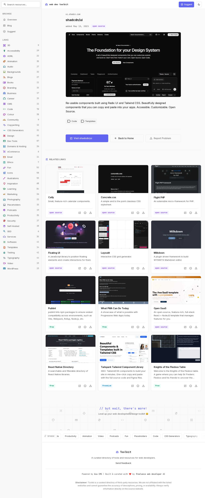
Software (21, 242)
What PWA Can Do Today (115, 308)
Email (21, 157)
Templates (21, 247)
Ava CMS (98, 474)
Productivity (21, 215)
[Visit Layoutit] (123, 235)
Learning (21, 189)
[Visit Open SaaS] (176, 290)
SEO (21, 231)
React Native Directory (61, 367)
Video (21, 263)
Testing (21, 252)
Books (21, 82)
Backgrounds (21, 72)
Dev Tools (21, 141)
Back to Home (124, 138)
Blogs (21, 77)
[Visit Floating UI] (70, 235)
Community (21, 120)
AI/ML (21, 56)
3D (21, 45)
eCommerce (21, 151)
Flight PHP (159, 197)
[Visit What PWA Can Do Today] (123, 290)
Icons (21, 173)
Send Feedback (123, 463)
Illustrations (21, 178)
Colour (21, 114)
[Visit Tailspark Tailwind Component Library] (123, 349)
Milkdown (159, 252)
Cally (51, 197)
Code (21, 109)
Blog (7, 25)
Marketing (21, 194)
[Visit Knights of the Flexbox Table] (176, 349)
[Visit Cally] (70, 179)
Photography (21, 199)
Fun (21, 167)
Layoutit (105, 252)
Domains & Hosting (21, 146)
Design (21, 135)
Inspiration (21, 183)
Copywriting (21, 125)
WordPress (21, 268)
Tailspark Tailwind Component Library (122, 367)
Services (21, 236)
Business (21, 93)
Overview (10, 19)
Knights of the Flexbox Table (170, 367)
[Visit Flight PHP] (176, 179)
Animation (21, 61)
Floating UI (54, 252)
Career (21, 98)
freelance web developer (149, 474)
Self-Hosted (21, 226)
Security (21, 221)
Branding (21, 88)
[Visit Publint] (70, 290)
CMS (21, 104)
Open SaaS (160, 308)
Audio (21, 66)
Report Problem (160, 138)
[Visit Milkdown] (176, 235)
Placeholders (21, 205)
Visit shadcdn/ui (81, 138)
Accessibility (21, 50)
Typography (21, 258)
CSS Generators (21, 130)
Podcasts (21, 210)
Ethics (21, 162)
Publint (52, 308)
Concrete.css (108, 197)
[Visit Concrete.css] (123, 179)
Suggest (9, 31)
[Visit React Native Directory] (70, 349)
